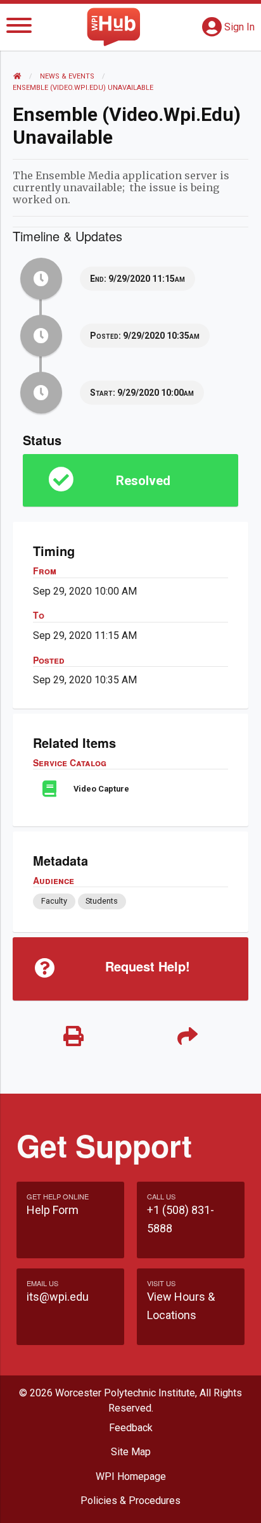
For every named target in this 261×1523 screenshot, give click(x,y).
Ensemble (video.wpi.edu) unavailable (83, 88)
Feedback (131, 1428)
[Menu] (19, 27)
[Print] (73, 1037)
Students (102, 901)
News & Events (67, 76)
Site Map (131, 1452)
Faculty (54, 901)
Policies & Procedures (130, 1501)
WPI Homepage (131, 1476)
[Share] (187, 1037)
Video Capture (101, 788)
